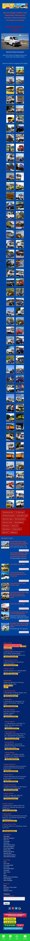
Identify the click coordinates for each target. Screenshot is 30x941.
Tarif (8, 13)
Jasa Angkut (7, 841)
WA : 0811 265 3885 (11, 925)
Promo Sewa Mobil (8, 865)
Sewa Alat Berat (8, 853)
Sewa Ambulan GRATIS (10, 855)
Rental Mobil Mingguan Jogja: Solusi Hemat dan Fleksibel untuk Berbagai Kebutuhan (19, 554)
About (5, 885)
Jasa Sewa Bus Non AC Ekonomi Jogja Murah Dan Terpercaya (18, 574)
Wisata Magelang (19, 522)
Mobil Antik (5, 532)
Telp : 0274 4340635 (10, 919)
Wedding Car (14, 532)
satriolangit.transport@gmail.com (13, 928)
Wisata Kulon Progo (7, 522)
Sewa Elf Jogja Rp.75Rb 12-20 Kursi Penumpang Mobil (19, 613)
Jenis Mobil (13, 13)
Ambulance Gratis (16, 529)
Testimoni (7, 894)
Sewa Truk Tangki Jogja (17, 604)
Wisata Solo (15, 525)
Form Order (19, 13)
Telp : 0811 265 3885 (10, 922)
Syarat (25, 13)
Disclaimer (6, 889)
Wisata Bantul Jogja (7, 519)
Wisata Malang (6, 529)
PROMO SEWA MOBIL (9, 15)
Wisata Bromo (6, 525)
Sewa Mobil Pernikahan (9, 856)
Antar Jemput (7, 18)
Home (4, 13)
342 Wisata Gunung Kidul (8, 515)
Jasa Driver (6, 843)
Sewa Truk (6, 840)
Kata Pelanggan (10, 20)
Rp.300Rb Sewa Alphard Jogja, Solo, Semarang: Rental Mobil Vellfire (19, 625)
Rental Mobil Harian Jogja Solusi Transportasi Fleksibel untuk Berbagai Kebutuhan (19, 543)
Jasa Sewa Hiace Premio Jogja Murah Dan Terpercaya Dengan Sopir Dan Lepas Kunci (19, 595)
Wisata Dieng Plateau (20, 519)
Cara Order (6, 867)
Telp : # (21, 925)
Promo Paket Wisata (9, 848)
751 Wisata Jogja (20, 512)
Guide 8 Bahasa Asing (9, 845)
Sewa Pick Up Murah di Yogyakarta (15, 52)
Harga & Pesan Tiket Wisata (19, 18)
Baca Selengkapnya (23, 550)
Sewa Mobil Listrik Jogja (17, 564)
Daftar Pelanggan (19, 20)
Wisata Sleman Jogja (22, 515)
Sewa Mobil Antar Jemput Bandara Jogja (18, 584)
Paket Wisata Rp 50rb (8, 512)
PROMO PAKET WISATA (20, 15)
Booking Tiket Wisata (9, 851)
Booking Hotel (7, 850)
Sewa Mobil (6, 836)
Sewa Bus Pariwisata (9, 838)
